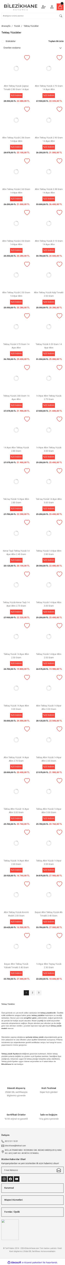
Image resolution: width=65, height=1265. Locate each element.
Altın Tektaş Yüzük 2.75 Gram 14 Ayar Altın (49, 88)
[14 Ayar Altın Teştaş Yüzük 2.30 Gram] (49, 946)
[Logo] (20, 6)
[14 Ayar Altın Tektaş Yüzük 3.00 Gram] (49, 430)
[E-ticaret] (32, 1262)
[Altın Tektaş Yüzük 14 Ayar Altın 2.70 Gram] (16, 740)
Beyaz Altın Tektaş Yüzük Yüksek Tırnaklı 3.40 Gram (16, 966)
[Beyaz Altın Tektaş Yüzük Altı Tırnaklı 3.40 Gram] (49, 895)
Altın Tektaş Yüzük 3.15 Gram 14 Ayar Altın (49, 243)
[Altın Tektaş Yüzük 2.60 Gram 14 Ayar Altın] (16, 172)
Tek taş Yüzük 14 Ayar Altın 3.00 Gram (49, 501)
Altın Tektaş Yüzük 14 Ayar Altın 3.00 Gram (48, 707)
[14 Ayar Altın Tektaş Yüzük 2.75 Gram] (49, 378)
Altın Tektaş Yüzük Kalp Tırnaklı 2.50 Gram (48, 294)
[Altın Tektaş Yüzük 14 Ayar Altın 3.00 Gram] (49, 688)
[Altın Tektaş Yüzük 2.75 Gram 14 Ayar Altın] (49, 68)
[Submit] (59, 1170)
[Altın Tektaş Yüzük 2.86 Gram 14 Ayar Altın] (16, 120)
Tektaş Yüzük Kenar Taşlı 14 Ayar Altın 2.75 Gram (16, 604)
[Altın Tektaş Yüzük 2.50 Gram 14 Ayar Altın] (16, 223)
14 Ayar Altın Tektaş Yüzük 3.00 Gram (48, 449)
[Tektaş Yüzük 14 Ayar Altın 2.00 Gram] (16, 843)
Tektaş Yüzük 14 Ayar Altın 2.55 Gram (48, 656)
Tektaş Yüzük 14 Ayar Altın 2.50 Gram (16, 656)
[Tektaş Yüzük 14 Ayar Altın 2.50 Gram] (16, 636)
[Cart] (60, 6)
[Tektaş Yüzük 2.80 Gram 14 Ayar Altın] (16, 378)
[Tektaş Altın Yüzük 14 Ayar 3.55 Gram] (49, 843)
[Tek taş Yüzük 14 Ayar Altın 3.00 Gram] (49, 481)
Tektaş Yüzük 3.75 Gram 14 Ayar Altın (16, 346)
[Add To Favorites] (27, 58)
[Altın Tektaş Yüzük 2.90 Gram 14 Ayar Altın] (49, 120)
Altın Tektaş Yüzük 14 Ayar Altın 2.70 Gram (16, 759)
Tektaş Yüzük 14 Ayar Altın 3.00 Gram (48, 604)
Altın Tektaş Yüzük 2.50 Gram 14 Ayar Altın (16, 243)
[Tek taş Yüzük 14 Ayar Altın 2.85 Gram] (16, 481)
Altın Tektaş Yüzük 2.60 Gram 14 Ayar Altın (16, 191)
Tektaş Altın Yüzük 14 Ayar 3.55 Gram (48, 862)
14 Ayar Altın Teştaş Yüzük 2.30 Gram (48, 966)
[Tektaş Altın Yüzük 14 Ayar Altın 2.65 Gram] (49, 740)
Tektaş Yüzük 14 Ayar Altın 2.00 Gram (16, 862)
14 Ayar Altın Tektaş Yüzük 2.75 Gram (48, 397)
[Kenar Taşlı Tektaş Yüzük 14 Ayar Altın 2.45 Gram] (16, 533)
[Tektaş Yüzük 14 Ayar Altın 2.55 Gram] (49, 636)
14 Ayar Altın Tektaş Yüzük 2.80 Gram (16, 449)
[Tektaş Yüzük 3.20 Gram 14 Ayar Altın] (49, 326)
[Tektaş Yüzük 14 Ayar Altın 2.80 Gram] (49, 533)
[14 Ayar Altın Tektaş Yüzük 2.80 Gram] (16, 430)
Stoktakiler (11, 41)
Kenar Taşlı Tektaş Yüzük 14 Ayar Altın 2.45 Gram (16, 553)
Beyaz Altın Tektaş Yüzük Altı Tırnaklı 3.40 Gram (49, 914)
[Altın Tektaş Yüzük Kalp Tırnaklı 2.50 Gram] (49, 275)
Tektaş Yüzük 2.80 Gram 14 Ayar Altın (16, 397)
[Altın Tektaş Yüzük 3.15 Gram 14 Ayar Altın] (49, 223)
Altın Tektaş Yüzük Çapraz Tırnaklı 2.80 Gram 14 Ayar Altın (16, 88)
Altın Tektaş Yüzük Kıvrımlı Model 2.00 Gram (16, 914)
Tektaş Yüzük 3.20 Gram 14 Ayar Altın (49, 346)
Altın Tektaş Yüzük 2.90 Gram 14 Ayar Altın (49, 139)
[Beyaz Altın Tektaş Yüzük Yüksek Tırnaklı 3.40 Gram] (16, 946)
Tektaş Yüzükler (31, 26)
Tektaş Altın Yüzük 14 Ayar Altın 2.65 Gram (48, 759)
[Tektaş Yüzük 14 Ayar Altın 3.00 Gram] (49, 585)
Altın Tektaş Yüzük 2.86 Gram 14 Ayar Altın (16, 139)
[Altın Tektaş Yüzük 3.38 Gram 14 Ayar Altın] (49, 172)
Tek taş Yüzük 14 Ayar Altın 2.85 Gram (16, 501)
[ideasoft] (14, 1262)
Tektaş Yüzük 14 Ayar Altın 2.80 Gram (48, 553)
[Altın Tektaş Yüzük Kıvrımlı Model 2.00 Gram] (16, 895)
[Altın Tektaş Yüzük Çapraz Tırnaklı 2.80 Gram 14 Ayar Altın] (16, 68)
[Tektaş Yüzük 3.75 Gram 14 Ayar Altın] (16, 326)
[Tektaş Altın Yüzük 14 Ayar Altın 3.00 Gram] (16, 791)
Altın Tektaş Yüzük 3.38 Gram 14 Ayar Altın (49, 191)
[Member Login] (51, 6)
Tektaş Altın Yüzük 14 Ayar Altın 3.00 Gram (16, 811)
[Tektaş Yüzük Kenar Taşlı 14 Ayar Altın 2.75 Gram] (16, 585)
